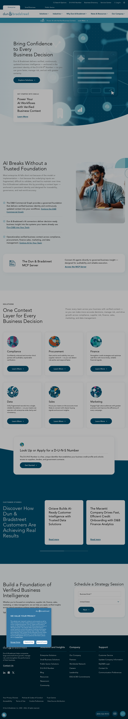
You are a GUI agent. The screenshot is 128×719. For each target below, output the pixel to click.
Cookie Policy (19, 637)
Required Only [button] (29, 642)
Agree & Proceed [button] (42, 642)
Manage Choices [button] (15, 642)
